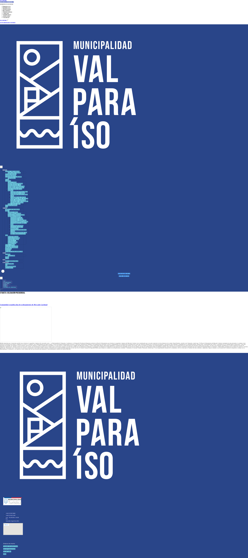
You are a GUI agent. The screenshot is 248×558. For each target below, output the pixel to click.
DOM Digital (8, 250)
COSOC (6, 206)
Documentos (8, 181)
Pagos (6, 235)
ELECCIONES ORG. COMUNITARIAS (9, 287)
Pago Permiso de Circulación (14, 213)
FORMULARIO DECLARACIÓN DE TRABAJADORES (11, 248)
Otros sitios (6, 262)
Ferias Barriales (12, 178)
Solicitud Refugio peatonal (16, 225)
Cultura (7, 258)
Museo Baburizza (9, 268)
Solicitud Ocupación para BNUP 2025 (18, 232)
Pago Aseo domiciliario (13, 236)
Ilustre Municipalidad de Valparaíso (7, 22)
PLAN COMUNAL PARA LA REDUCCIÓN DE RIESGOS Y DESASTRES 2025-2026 (16, 188)
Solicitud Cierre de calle (16, 217)
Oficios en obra (11, 255)
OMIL (6, 265)
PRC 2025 (7, 179)
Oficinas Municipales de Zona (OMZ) (13, 177)
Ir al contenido (3, 0)
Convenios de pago (12, 243)
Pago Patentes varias (13, 242)
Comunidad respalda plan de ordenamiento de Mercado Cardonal (23, 305)
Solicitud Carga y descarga (16, 219)
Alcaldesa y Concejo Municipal (12, 171)
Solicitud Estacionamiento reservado (19, 221)
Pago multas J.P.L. (12, 240)
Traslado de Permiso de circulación (16, 215)
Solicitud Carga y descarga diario (18, 220)
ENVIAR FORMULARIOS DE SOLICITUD (18, 234)
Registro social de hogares (11, 246)
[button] (7, 2)
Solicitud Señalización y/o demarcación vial (16, 227)
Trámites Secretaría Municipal (12, 209)
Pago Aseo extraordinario (14, 238)
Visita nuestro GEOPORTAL (11, 205)
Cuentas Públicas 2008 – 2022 (14, 185)
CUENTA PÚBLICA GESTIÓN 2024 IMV (15, 183)
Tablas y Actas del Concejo (14, 204)
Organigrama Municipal (10, 175)
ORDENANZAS (10, 190)
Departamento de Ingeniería (14, 216)
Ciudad (4, 253)
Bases (4, 259)
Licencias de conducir (13, 212)
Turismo (7, 257)
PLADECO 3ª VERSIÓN (12, 182)
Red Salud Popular (9, 264)
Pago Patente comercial (13, 239)
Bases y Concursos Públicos (11, 261)
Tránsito (7, 210)
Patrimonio (7, 254)
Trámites (5, 208)
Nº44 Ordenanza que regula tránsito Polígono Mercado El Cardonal (19, 192)
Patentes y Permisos (10, 244)
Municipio (5, 170)
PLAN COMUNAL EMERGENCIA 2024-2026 (16, 186)
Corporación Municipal (10, 266)
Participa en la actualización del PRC (14, 251)
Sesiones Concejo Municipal (14, 172)
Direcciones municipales (11, 174)
